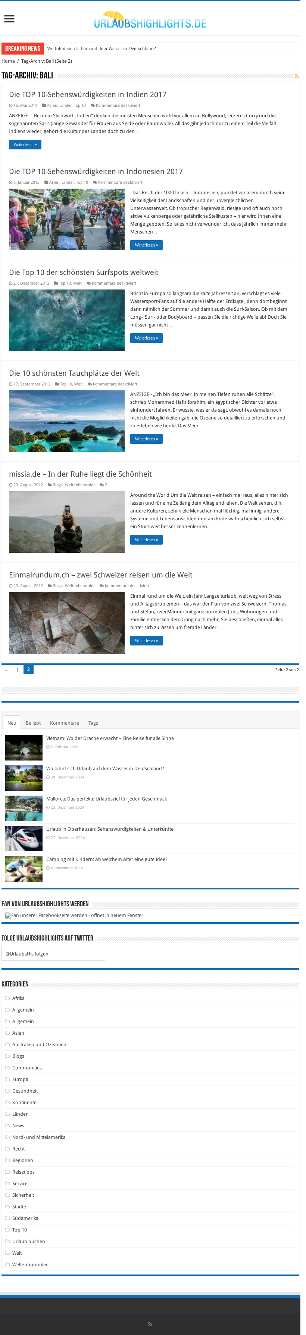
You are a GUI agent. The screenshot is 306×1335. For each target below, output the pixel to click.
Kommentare (64, 723)
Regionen (22, 1160)
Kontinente (24, 1102)
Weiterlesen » (25, 144)
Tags (93, 723)
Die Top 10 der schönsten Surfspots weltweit (84, 272)
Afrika (18, 998)
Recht (18, 1149)
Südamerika (25, 1218)
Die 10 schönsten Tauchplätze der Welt (74, 373)
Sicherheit (23, 1195)
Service (20, 1183)
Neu (11, 723)
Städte (19, 1206)
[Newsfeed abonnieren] (297, 76)
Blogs (58, 485)
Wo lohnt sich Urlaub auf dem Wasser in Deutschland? (101, 48)
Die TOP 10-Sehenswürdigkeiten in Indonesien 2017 (96, 171)
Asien (52, 105)
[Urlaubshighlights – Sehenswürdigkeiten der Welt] (150, 18)
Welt (77, 283)
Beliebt (33, 723)
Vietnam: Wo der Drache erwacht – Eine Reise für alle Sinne (110, 738)
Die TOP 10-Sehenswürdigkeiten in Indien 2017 (87, 94)
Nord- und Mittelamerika (39, 1137)
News (18, 1125)
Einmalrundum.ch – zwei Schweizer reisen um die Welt (101, 574)
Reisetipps (23, 1172)
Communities (27, 1068)
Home (8, 61)
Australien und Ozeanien (39, 1044)
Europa (20, 1079)
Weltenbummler (80, 485)
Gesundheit (25, 1091)
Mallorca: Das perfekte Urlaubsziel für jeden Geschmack (106, 799)
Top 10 (80, 105)
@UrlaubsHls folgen (27, 954)
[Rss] (150, 1324)
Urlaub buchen (28, 1241)
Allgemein (23, 1010)
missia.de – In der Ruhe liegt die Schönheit (80, 474)
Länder (65, 105)
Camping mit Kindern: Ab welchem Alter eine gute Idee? (107, 859)
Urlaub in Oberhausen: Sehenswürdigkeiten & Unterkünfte (110, 829)
